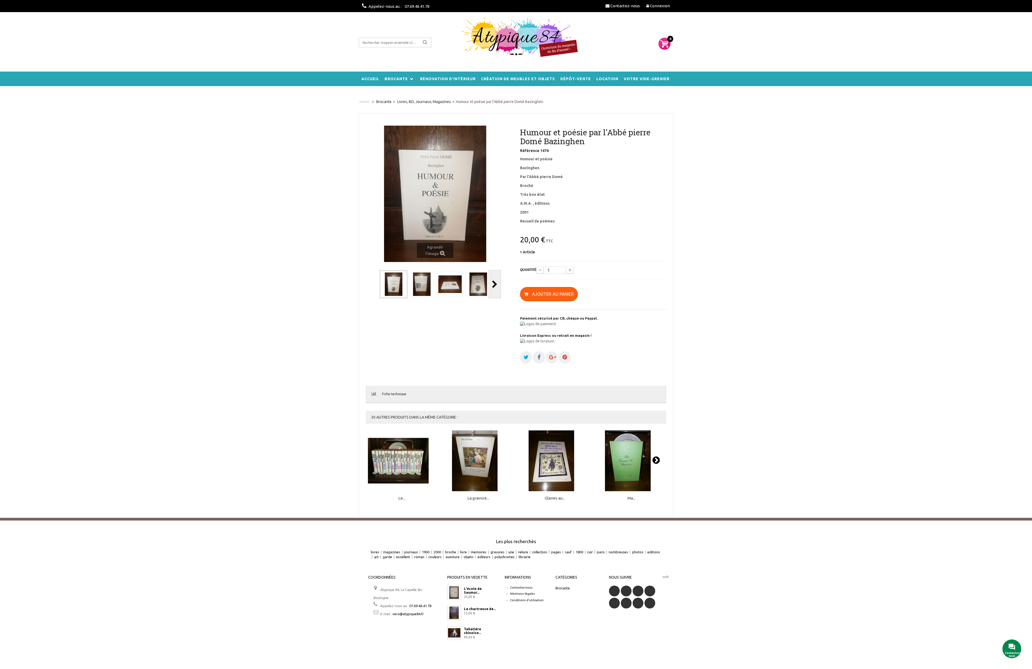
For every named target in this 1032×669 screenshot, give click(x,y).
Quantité (528, 270)
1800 (579, 552)
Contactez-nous (521, 587)
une (511, 552)
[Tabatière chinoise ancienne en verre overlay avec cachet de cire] (454, 633)
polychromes (504, 557)
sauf (568, 552)
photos (637, 552)
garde (387, 557)
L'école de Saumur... (473, 590)
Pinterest (626, 603)
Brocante (396, 79)
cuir (590, 552)
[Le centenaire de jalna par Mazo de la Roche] (402, 461)
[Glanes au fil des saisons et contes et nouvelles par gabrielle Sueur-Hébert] (555, 461)
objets (469, 557)
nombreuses (618, 552)
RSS (638, 591)
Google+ (614, 603)
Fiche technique (394, 394)
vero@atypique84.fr (408, 614)
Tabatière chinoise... (472, 631)
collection (539, 552)
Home (364, 102)
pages (556, 552)
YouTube (649, 591)
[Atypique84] (516, 40)
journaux (411, 552)
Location (607, 79)
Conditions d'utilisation (527, 600)
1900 (425, 552)
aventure (453, 557)
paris (601, 552)
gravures (497, 552)
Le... (401, 498)
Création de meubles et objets (518, 79)
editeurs (484, 557)
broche (450, 552)
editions (653, 552)
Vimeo (638, 603)
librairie (525, 557)
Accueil (370, 79)
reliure (523, 552)
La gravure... (478, 498)
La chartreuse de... (480, 609)
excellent (403, 557)
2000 (437, 552)
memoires (478, 552)
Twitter (626, 591)
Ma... (631, 498)
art (376, 557)
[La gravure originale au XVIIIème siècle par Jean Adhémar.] (478, 461)
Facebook (614, 591)
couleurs (435, 557)
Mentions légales (522, 593)
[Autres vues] (373, 284)
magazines (391, 552)
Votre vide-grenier (646, 79)
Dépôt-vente (575, 79)
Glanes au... (555, 498)
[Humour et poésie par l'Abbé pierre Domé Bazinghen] (393, 284)
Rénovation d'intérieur (448, 79)
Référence (529, 150)
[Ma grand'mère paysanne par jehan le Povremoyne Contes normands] (631, 461)
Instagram (649, 603)
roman (419, 557)
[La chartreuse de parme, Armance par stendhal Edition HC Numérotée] (454, 613)
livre (463, 552)
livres (375, 552)
